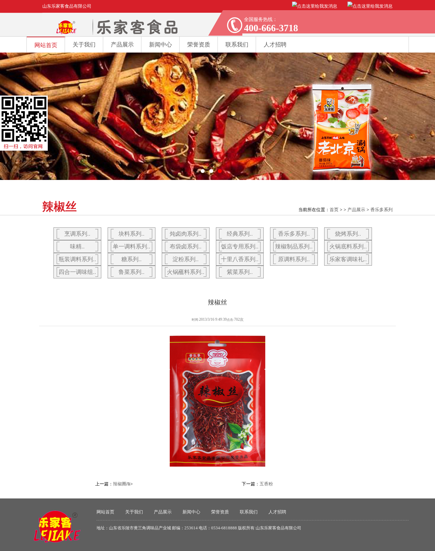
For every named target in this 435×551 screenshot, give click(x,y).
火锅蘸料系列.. (185, 272)
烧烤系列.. (348, 234)
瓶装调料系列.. (77, 259)
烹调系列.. (77, 234)
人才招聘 (277, 512)
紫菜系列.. (240, 272)
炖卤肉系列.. (186, 234)
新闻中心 (160, 44)
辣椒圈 (119, 484)
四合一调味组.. (77, 272)
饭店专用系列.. (240, 246)
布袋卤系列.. (186, 246)
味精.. (77, 246)
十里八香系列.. (240, 259)
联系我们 (249, 512)
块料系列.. (131, 234)
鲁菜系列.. (131, 272)
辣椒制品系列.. (294, 246)
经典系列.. (240, 234)
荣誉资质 (198, 44)
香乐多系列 (381, 209)
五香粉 (266, 484)
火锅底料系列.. (348, 246)
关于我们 (84, 44)
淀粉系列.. (186, 259)
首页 (334, 209)
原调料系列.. (294, 259)
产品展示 (122, 44)
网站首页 (45, 45)
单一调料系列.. (131, 246)
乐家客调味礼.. (348, 259)
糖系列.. (131, 259)
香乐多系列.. (294, 234)
